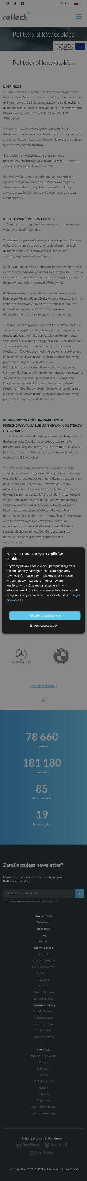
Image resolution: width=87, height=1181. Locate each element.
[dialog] (43, 590)
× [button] (78, 552)
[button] (43, 625)
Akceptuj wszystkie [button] (45, 615)
